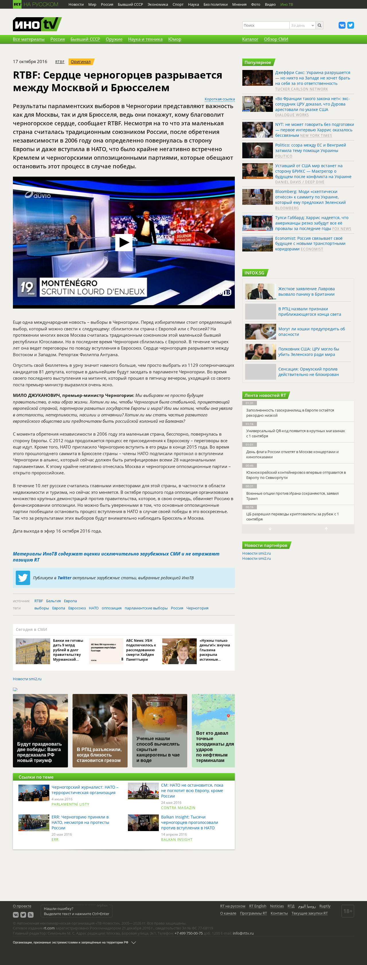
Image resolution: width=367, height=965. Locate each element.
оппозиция (112, 608)
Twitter (64, 577)
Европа (70, 600)
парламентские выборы (146, 608)
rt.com (49, 928)
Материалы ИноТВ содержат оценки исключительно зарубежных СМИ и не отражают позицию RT (116, 557)
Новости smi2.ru (27, 679)
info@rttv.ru (243, 933)
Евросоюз (77, 608)
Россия (177, 608)
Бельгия (53, 600)
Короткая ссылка (220, 99)
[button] (123, 242)
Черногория (197, 608)
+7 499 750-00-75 (189, 933)
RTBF (60, 61)
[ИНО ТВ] (37, 24)
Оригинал (81, 61)
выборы (41, 608)
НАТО (94, 608)
